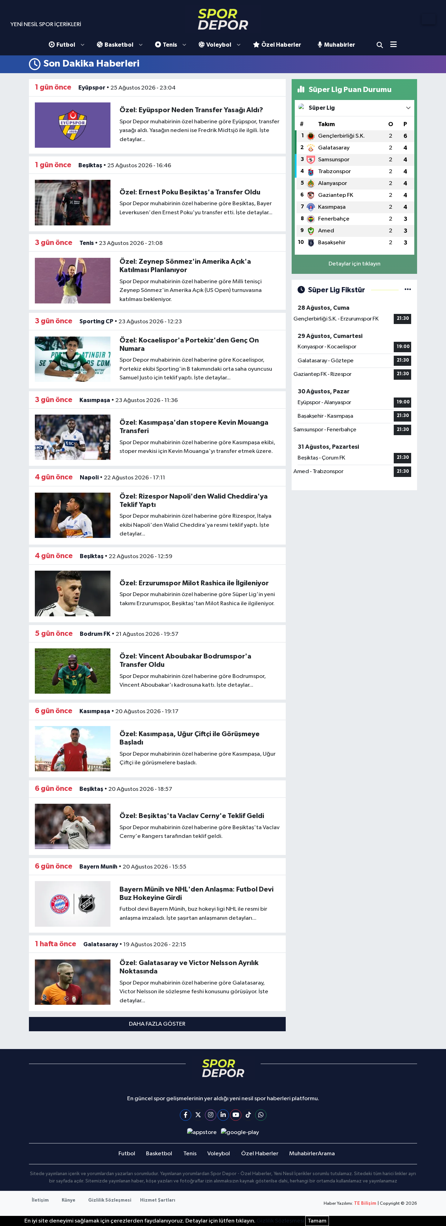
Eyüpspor (91, 88)
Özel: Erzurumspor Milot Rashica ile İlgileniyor (194, 583)
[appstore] (201, 1132)
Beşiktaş (90, 165)
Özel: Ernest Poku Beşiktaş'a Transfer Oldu (190, 192)
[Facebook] (185, 1115)
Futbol (65, 45)
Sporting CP (96, 321)
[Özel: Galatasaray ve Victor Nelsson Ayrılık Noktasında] (72, 982)
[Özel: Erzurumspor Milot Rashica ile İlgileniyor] (72, 593)
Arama (380, 45)
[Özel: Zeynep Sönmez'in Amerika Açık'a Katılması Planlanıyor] (72, 281)
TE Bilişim (365, 1203)
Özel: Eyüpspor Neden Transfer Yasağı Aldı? (191, 110)
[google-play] (240, 1132)
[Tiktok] (248, 1115)
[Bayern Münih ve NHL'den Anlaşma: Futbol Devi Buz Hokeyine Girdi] (72, 904)
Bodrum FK (95, 634)
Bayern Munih (98, 867)
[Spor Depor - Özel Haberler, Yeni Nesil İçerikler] (223, 19)
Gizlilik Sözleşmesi (109, 1200)
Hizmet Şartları (157, 1200)
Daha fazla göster (157, 1024)
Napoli (89, 477)
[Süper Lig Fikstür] (408, 290)
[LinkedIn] (223, 1115)
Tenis (170, 45)
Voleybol (218, 45)
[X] (198, 1115)
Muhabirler (339, 45)
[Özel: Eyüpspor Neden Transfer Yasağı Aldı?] (72, 125)
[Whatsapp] (261, 1115)
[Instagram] (210, 1115)
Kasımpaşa (94, 400)
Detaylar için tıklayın (354, 264)
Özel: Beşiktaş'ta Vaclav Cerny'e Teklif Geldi (192, 815)
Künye (68, 1200)
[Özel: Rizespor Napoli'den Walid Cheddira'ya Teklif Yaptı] (72, 515)
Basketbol (119, 45)
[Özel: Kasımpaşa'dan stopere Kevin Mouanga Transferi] (72, 437)
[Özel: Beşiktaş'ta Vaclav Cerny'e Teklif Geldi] (72, 826)
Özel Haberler (281, 45)
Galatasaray (100, 944)
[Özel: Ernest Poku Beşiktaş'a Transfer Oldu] (72, 203)
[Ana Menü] (396, 45)
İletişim (40, 1200)
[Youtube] (235, 1115)
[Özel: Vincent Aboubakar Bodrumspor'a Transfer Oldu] (72, 671)
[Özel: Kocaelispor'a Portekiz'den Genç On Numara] (72, 359)
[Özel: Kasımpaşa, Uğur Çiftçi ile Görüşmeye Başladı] (72, 748)
